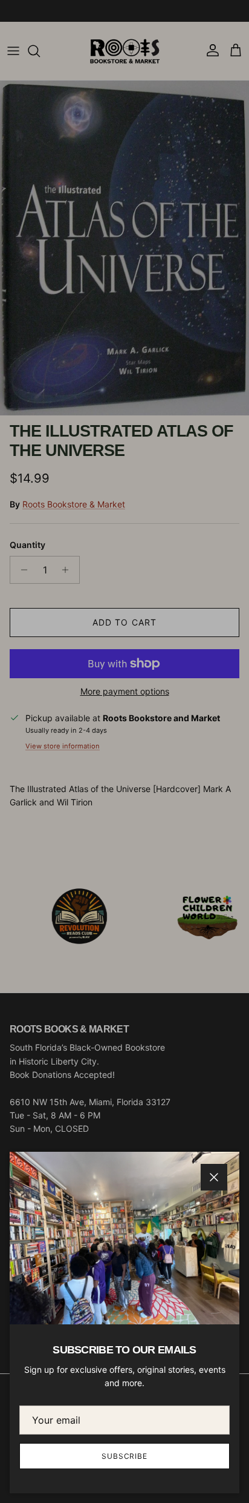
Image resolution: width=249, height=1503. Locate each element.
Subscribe (125, 1456)
